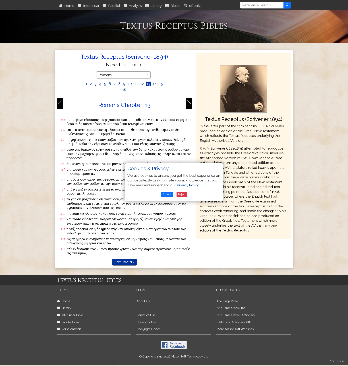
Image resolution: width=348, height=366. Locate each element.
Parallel (113, 6)
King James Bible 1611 (231, 308)
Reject (181, 194)
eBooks (194, 6)
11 (136, 84)
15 (161, 84)
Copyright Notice (149, 329)
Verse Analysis (70, 329)
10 (130, 84)
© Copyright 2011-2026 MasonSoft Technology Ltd (173, 356)
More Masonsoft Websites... (235, 329)
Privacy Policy (146, 322)
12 (142, 84)
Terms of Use (146, 315)
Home (68, 6)
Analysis (134, 6)
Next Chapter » (124, 262)
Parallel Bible (69, 322)
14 (155, 84)
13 (148, 84)
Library (155, 6)
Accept (167, 194)
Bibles (174, 6)
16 (124, 89)
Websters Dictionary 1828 (234, 322)
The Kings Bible (227, 301)
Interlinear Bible (71, 315)
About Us (143, 301)
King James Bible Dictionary (235, 315)
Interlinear (90, 6)
